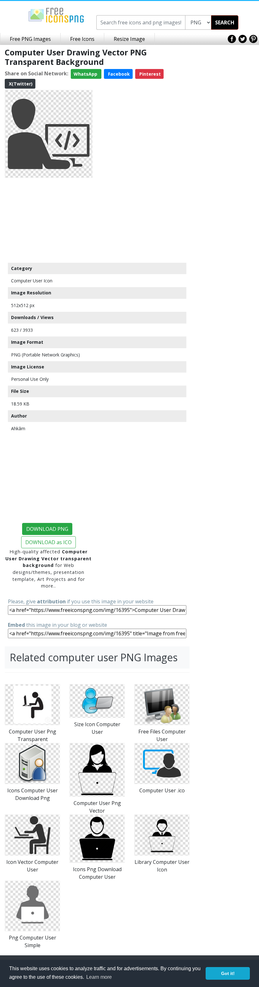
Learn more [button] (99, 977)
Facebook (118, 74)
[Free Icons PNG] (56, 14)
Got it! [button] (228, 973)
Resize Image (129, 38)
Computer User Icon (31, 281)
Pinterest (149, 74)
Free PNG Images (30, 38)
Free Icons (82, 38)
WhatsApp (86, 74)
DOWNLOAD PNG (47, 528)
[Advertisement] (49, 220)
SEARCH (224, 22)
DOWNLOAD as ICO (48, 542)
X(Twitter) (20, 84)
